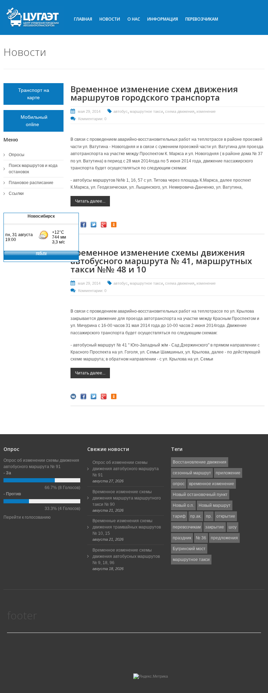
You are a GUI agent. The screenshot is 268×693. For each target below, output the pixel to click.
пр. (209, 516)
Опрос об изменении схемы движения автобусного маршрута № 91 (125, 468)
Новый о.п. (183, 505)
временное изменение (211, 483)
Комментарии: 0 (92, 119)
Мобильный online (33, 120)
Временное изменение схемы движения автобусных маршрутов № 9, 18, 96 (126, 556)
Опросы (16, 154)
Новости (109, 19)
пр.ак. (195, 516)
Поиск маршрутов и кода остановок (33, 168)
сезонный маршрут (192, 472)
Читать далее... (90, 201)
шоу (233, 527)
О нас (133, 19)
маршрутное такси (146, 111)
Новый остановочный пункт (200, 494)
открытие (225, 516)
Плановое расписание (31, 182)
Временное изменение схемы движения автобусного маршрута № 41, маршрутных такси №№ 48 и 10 (161, 261)
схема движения (179, 111)
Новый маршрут (215, 505)
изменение (206, 111)
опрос (179, 483)
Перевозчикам (201, 19)
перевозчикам (187, 527)
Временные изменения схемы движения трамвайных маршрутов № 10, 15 (126, 527)
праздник (182, 537)
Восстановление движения (199, 462)
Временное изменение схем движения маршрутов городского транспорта (154, 93)
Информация (162, 19)
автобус (120, 111)
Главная (83, 19)
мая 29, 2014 (89, 111)
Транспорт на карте (33, 93)
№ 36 (201, 537)
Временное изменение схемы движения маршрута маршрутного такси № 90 (126, 498)
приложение (228, 472)
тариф (179, 516)
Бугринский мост (189, 548)
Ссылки (16, 193)
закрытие (214, 527)
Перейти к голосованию (27, 517)
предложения (224, 537)
